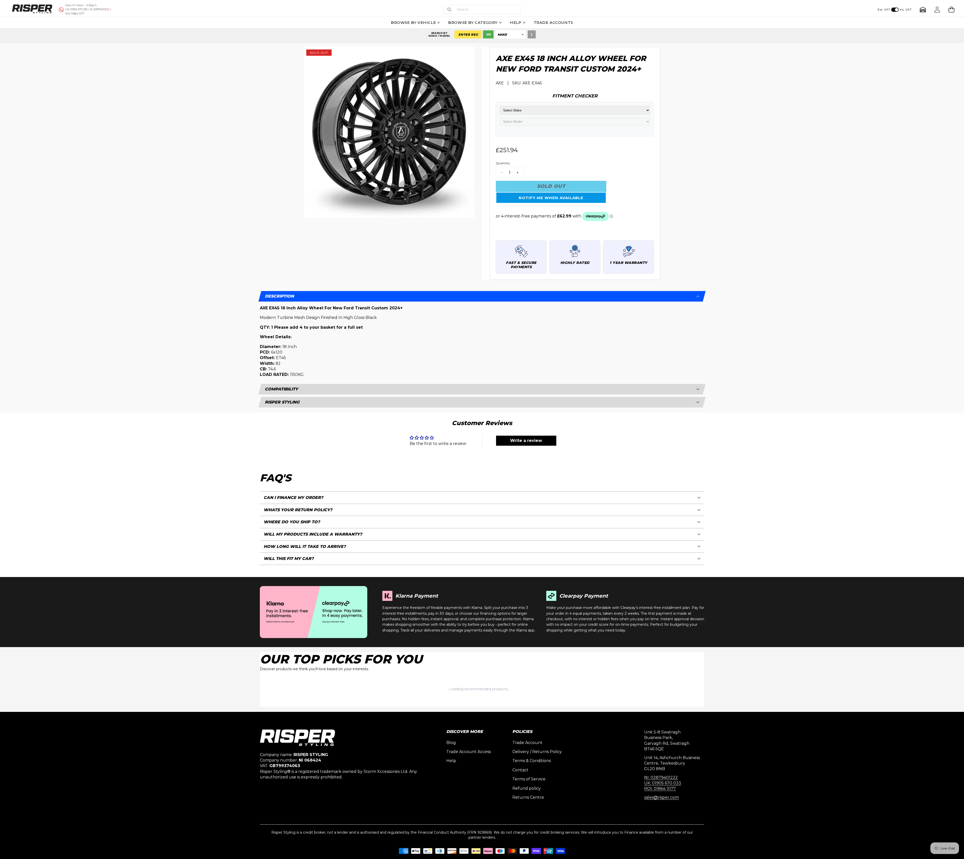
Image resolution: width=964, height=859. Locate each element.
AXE (500, 83)
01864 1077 (74, 13)
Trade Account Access (468, 751)
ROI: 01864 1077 (660, 788)
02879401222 (99, 9)
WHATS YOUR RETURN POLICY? (298, 509)
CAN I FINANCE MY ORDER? (293, 497)
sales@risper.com (661, 797)
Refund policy (526, 788)
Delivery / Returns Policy (537, 751)
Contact (520, 770)
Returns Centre (528, 797)
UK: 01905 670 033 (662, 783)
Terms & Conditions (531, 760)
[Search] (532, 34)
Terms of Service (529, 779)
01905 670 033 (76, 9)
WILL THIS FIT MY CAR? (289, 558)
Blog (451, 742)
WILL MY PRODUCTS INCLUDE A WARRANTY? (313, 534)
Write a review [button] (526, 440)
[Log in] (937, 9)
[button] (482, 9)
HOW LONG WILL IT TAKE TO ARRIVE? (305, 546)
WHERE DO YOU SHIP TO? (292, 522)
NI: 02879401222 (661, 777)
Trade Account (527, 742)
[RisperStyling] (32, 10)
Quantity (503, 163)
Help (451, 760)
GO (488, 34)
